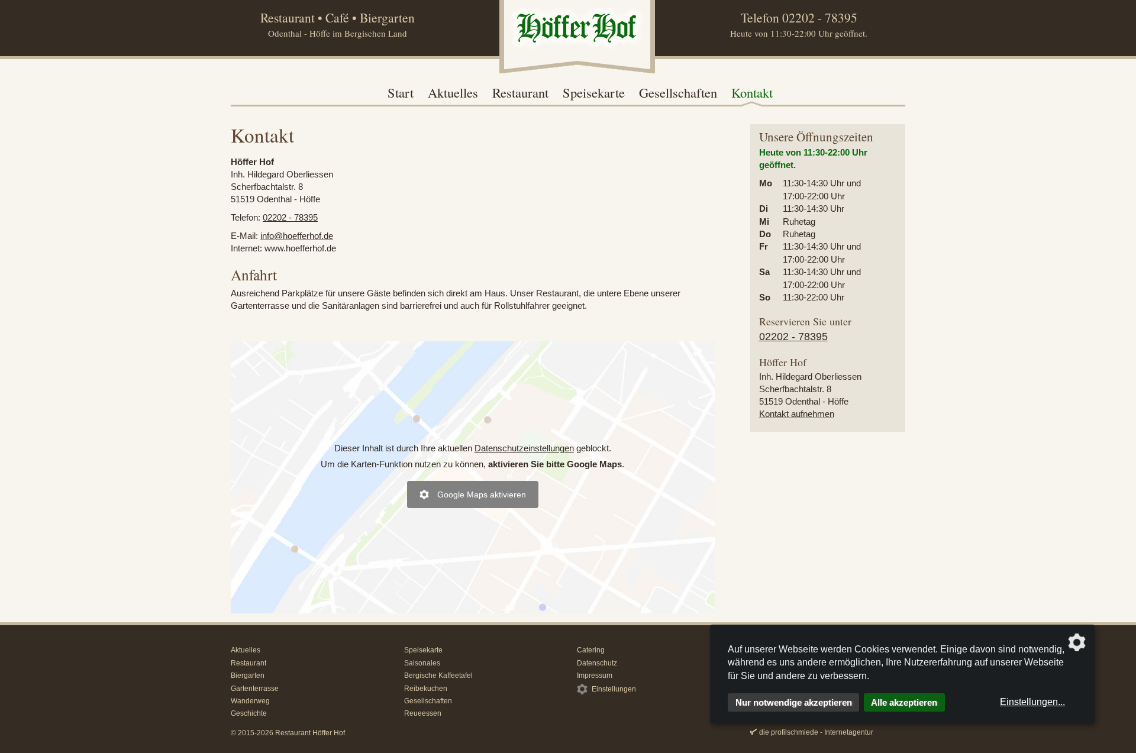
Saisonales (422, 663)
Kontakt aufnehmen (796, 414)
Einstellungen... (1032, 702)
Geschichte (249, 713)
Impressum (594, 675)
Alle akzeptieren (904, 702)
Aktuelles (453, 92)
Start (401, 92)
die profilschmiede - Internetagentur (816, 732)
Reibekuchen (425, 688)
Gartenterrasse (255, 688)
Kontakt (752, 92)
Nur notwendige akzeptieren (793, 702)
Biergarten (247, 675)
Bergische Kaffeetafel (438, 675)
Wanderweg (250, 701)
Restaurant (520, 92)
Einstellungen (614, 689)
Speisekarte (594, 92)
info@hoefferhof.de (296, 236)
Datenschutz (597, 663)
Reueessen (422, 713)
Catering (591, 650)
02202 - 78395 (819, 17)
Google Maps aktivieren (481, 494)
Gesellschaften (678, 92)
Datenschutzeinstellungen (524, 448)
